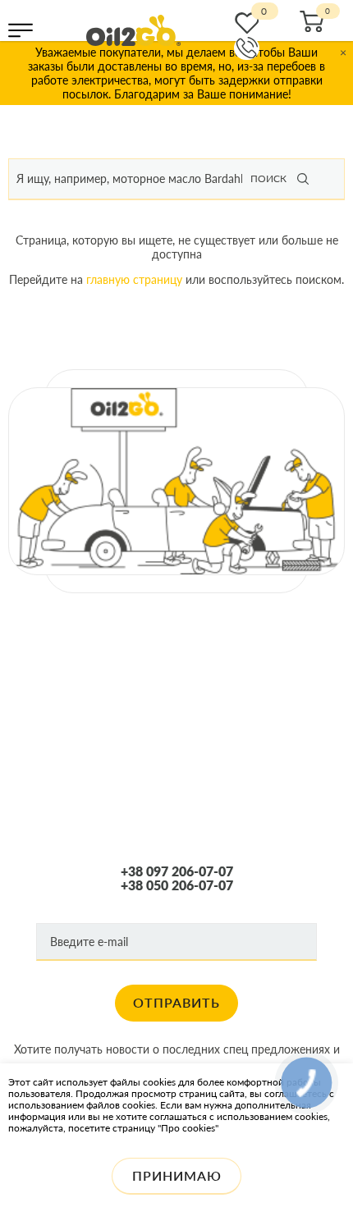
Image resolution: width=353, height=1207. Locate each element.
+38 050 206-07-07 (177, 885)
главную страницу (134, 279)
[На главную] (133, 30)
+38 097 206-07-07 (177, 871)
